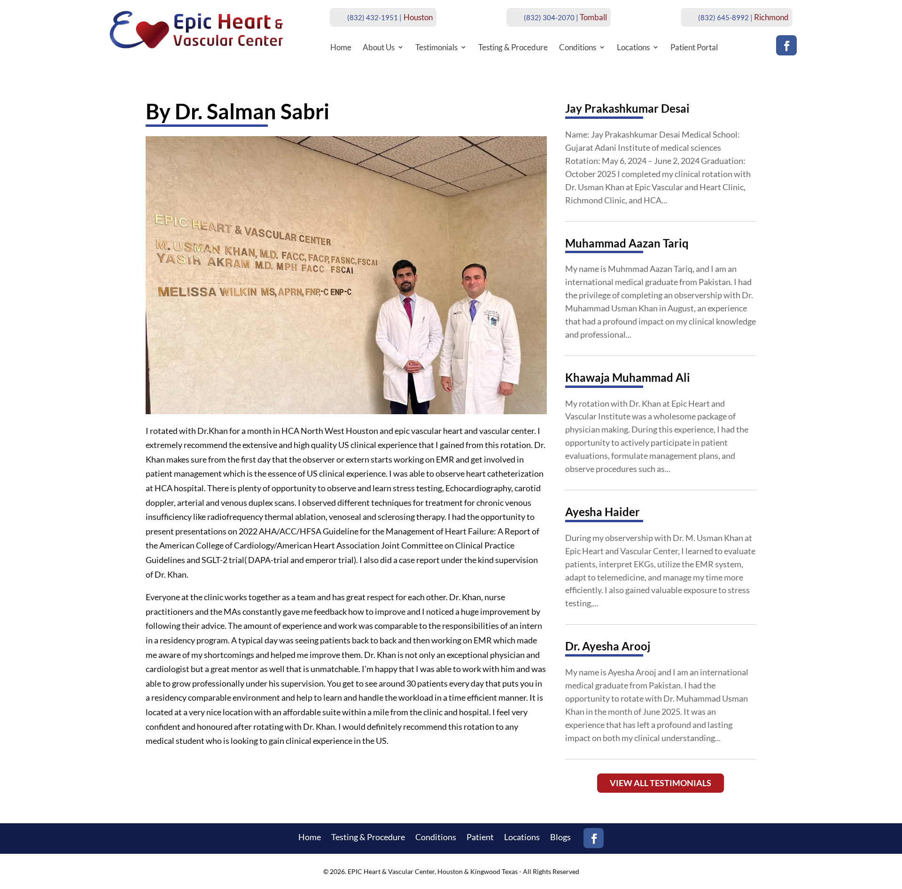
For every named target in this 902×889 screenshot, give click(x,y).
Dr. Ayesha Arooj (607, 646)
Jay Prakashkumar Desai (627, 108)
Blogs (560, 838)
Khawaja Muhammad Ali (627, 377)
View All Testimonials (660, 783)
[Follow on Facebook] (786, 45)
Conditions (577, 47)
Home (340, 47)
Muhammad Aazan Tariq (627, 243)
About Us (379, 47)
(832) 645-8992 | (725, 17)
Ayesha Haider (602, 511)
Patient (480, 838)
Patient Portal (694, 47)
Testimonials (436, 47)
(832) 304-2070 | (551, 17)
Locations (633, 47)
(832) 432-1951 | (374, 17)
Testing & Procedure (513, 47)
